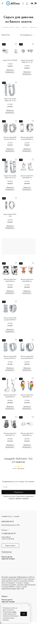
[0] (31, 3)
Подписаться (18, 492)
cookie (14, 612)
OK (24, 614)
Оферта (4, 596)
